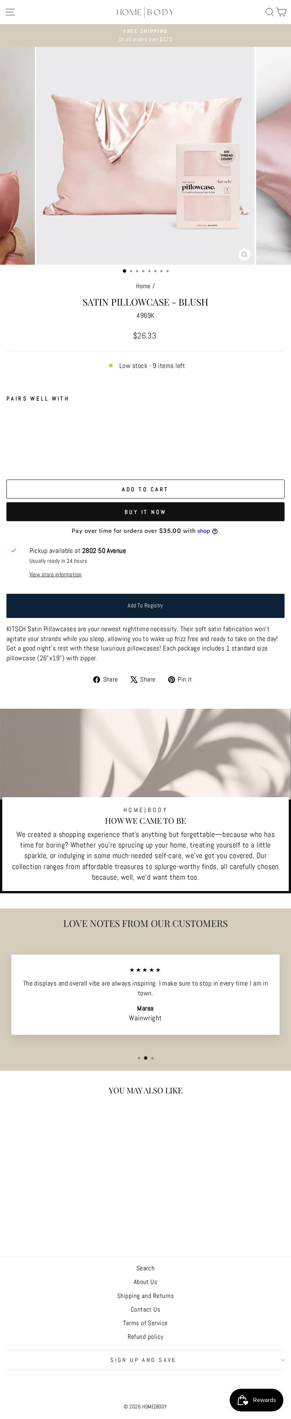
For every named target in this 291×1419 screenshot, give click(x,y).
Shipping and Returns (145, 1296)
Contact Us (146, 1309)
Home (143, 286)
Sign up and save (143, 1360)
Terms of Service (145, 1323)
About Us (146, 1282)
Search (145, 1268)
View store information (56, 574)
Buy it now (146, 511)
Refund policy (146, 1336)
